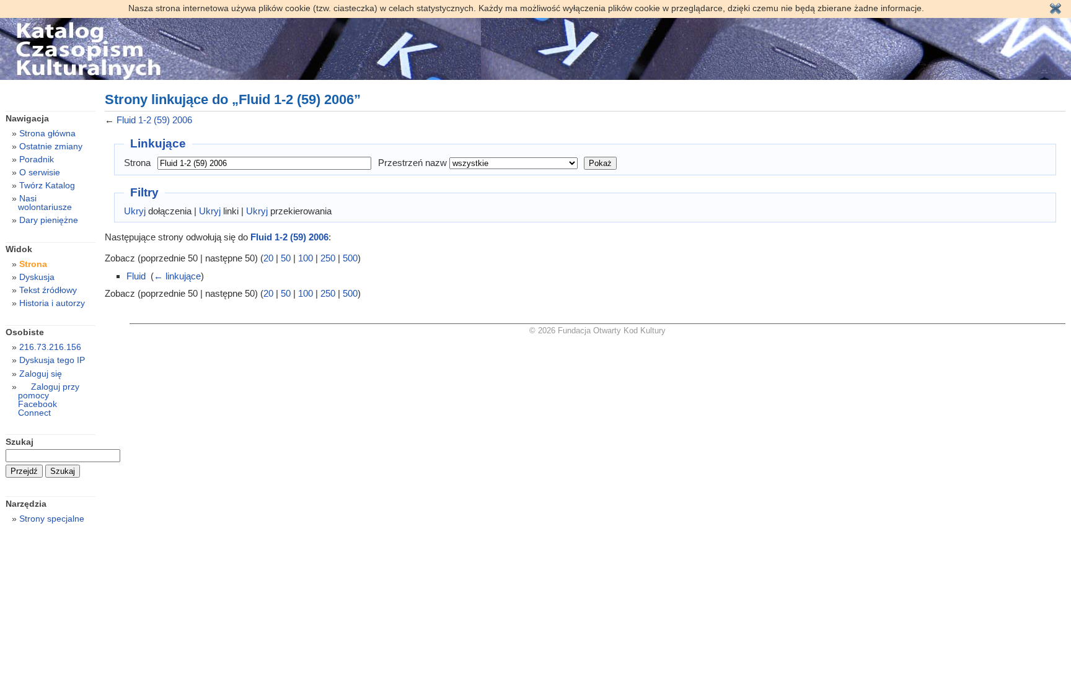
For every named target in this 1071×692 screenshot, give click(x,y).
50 (286, 258)
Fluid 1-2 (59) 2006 (154, 120)
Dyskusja (37, 277)
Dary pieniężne (48, 220)
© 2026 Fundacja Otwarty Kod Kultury (597, 330)
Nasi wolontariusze (45, 202)
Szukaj (19, 442)
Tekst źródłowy (48, 290)
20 (268, 258)
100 (305, 258)
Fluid (136, 276)
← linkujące (177, 276)
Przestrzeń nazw (412, 162)
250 (327, 258)
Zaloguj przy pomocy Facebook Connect (48, 400)
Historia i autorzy (52, 303)
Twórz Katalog (47, 185)
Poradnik (36, 159)
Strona (137, 162)
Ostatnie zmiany (50, 146)
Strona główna (47, 133)
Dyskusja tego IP (52, 360)
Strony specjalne (51, 518)
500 (350, 258)
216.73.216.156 (50, 347)
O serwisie (39, 172)
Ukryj (135, 211)
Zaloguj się (40, 374)
